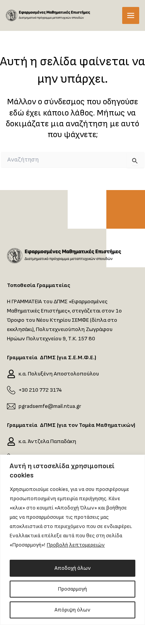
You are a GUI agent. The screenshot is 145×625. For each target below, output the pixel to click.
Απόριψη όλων (72, 609)
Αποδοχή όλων (73, 568)
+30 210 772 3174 (40, 390)
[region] (72, 540)
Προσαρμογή (72, 589)
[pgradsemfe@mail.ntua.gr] (11, 406)
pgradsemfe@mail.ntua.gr (50, 406)
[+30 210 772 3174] (11, 390)
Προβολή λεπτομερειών (76, 545)
